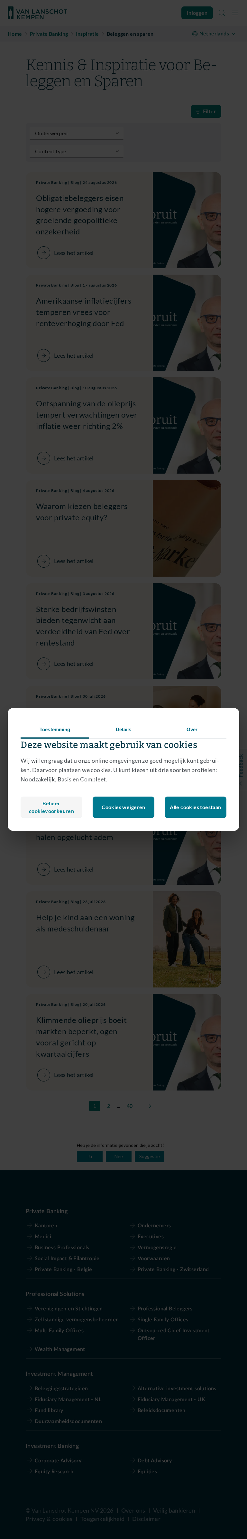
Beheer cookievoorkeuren (51, 807)
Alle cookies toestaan (195, 807)
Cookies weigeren (123, 807)
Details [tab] (124, 729)
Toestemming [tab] (55, 729)
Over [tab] (192, 729)
